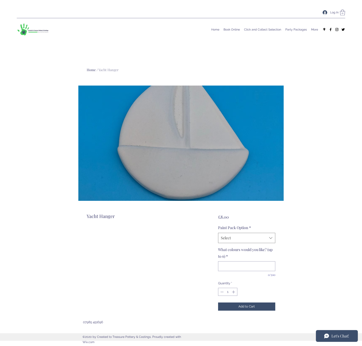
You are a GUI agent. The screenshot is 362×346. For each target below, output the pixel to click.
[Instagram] (337, 29)
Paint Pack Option (234, 227)
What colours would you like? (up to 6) (245, 253)
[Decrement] (221, 292)
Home (91, 70)
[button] (342, 12)
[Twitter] (343, 29)
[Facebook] (330, 29)
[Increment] (234, 292)
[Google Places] (324, 29)
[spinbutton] (227, 292)
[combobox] (246, 238)
